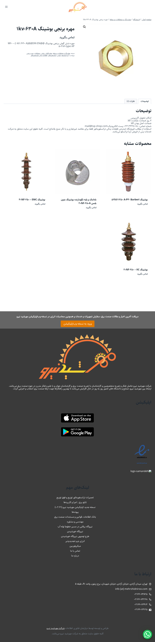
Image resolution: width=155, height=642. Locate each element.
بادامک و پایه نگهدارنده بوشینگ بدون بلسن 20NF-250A (78, 201)
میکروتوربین (75, 546)
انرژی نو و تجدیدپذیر (75, 541)
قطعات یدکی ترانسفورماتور (39, 55)
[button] (84, 27)
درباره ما (75, 556)
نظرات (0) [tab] (131, 101)
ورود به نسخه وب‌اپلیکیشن (77, 324)
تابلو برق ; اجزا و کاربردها (75, 502)
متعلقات (37, 53)
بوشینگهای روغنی (46, 53)
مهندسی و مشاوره (75, 522)
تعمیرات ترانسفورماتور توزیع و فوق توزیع (75, 497)
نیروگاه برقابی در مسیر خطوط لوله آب (75, 526)
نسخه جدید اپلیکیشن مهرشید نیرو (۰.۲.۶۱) (75, 507)
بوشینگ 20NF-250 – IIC (136, 270)
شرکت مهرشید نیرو (56, 628)
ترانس (59, 55)
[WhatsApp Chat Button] (147, 634)
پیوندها (75, 512)
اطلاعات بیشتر (142, 212)
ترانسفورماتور (52, 55)
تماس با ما (75, 551)
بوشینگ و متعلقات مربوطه (61, 53)
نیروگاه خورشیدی (75, 531)
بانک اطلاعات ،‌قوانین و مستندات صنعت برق (75, 517)
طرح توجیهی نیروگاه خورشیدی (75, 536)
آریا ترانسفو (65, 55)
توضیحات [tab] (145, 101)
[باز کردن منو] (6, 6)
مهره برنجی (30, 53)
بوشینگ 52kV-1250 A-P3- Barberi (130, 200)
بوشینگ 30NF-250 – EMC (32, 200)
